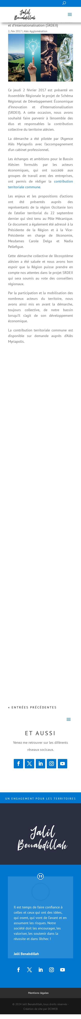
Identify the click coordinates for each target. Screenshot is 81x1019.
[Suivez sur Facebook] (18, 763)
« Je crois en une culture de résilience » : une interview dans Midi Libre (39, 460)
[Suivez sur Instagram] (51, 763)
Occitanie (35, 669)
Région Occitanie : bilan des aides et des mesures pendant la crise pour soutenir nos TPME (40, 657)
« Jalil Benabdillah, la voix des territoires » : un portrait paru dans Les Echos (38, 558)
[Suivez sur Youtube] (62, 763)
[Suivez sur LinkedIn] (40, 763)
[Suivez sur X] (29, 763)
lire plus (17, 493)
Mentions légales (38, 993)
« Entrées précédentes (32, 707)
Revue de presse (39, 472)
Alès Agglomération (35, 31)
